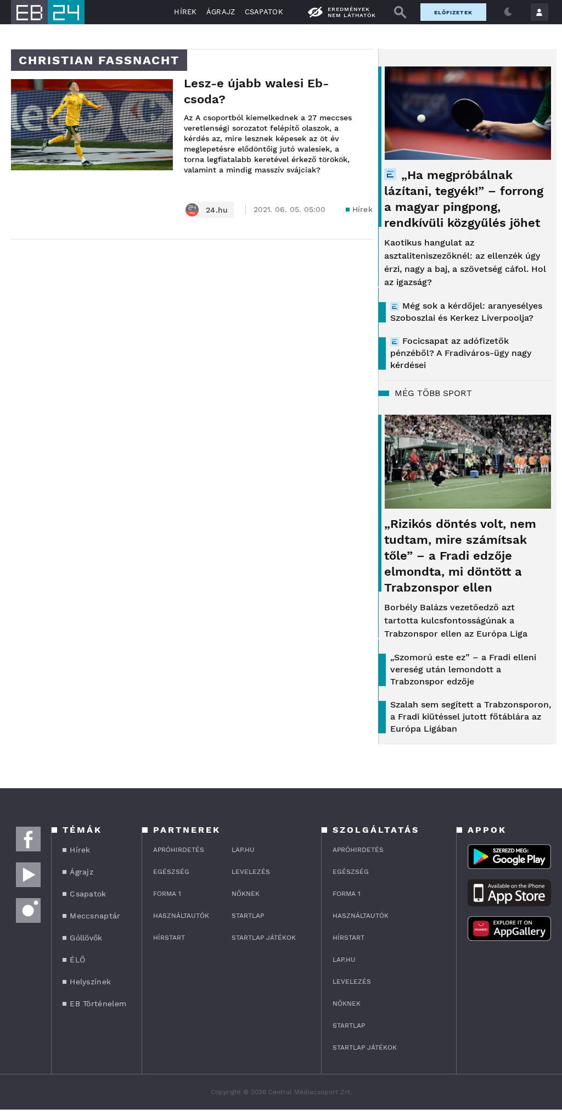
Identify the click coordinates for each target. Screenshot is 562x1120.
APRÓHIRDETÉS (178, 850)
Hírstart (169, 937)
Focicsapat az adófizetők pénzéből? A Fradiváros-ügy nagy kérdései (460, 353)
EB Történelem (98, 1003)
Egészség (171, 872)
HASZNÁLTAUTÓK (181, 916)
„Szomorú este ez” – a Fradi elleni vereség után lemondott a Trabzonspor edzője (463, 669)
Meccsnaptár (95, 915)
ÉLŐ (77, 959)
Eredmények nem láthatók (352, 12)
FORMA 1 (167, 894)
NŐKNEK (246, 894)
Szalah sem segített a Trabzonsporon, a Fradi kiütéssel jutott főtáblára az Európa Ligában (470, 716)
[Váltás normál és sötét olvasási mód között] (508, 12)
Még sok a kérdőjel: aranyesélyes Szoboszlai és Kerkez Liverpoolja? (466, 311)
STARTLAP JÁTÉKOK (264, 937)
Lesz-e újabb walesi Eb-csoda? (256, 91)
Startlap (248, 916)
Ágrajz (220, 12)
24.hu (217, 209)
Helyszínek (90, 981)
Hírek (185, 12)
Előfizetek (453, 12)
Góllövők (86, 937)
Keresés (400, 12)
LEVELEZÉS (251, 872)
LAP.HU (243, 850)
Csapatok (264, 12)
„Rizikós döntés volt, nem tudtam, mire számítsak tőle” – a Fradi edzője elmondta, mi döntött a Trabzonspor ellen (460, 555)
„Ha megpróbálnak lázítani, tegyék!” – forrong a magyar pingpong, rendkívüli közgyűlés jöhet (463, 199)
